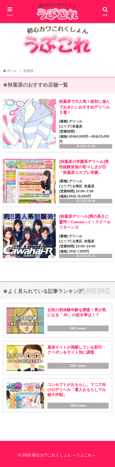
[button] (104, 449)
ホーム (12, 70)
